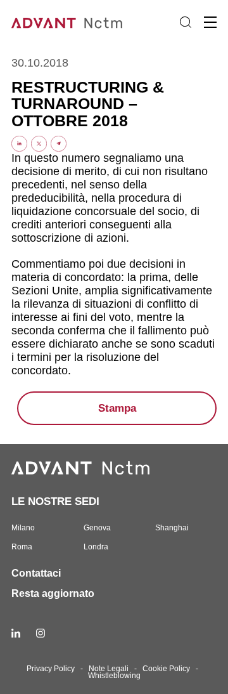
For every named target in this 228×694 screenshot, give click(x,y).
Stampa (117, 408)
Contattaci (36, 573)
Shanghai (172, 527)
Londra (96, 546)
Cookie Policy (166, 668)
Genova (97, 527)
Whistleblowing (114, 675)
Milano (23, 527)
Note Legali (109, 668)
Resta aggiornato (52, 593)
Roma (21, 546)
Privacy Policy (51, 668)
